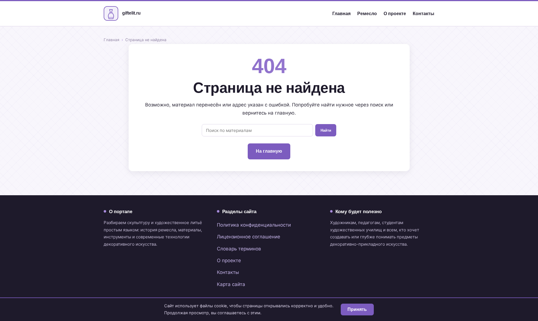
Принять (357, 309)
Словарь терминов (239, 249)
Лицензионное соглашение (248, 236)
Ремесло (367, 13)
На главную (269, 151)
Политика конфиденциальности (254, 225)
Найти (326, 130)
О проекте (395, 13)
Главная (341, 13)
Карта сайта (231, 284)
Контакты (423, 13)
